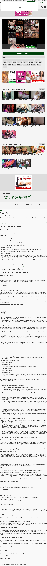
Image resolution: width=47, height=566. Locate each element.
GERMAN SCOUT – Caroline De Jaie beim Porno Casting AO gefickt (17, 198)
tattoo (39, 64)
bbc (15, 62)
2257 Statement (18, 204)
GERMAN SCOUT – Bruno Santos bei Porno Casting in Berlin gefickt (17, 196)
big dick (31, 62)
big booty (20, 62)
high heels (20, 64)
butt (41, 62)
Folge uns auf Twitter (38, 204)
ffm (10, 64)
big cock (25, 62)
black (36, 62)
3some (32, 59)
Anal (5, 59)
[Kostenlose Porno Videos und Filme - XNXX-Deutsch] (10, 7)
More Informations (38, 2)
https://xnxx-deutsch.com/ (26, 266)
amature (37, 59)
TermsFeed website (3, 344)
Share (5, 57)
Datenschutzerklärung (9, 204)
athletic (10, 62)
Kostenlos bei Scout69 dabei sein (24, 53)
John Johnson (11, 59)
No (2, 562)
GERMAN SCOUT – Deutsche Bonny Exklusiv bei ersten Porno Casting (18, 195)
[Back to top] (43, 562)
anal (5, 62)
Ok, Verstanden (30, 2)
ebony (5, 64)
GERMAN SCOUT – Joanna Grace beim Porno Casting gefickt (16, 197)
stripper (33, 64)
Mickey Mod (19, 59)
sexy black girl (27, 64)
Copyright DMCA (26, 204)
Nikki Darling (26, 59)
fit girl (14, 64)
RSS (31, 204)
